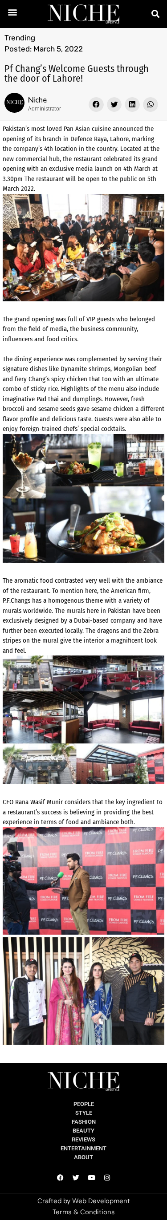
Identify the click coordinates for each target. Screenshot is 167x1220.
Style (83, 1112)
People (83, 1104)
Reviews (83, 1139)
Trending (19, 37)
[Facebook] (60, 1177)
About (83, 1157)
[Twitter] (75, 1177)
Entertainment (83, 1148)
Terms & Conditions (84, 1212)
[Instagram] (107, 1177)
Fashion (84, 1121)
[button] (12, 11)
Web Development (101, 1200)
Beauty (83, 1130)
